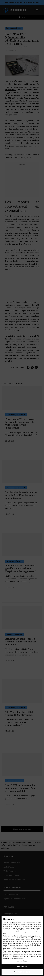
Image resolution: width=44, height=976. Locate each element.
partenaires (13, 923)
